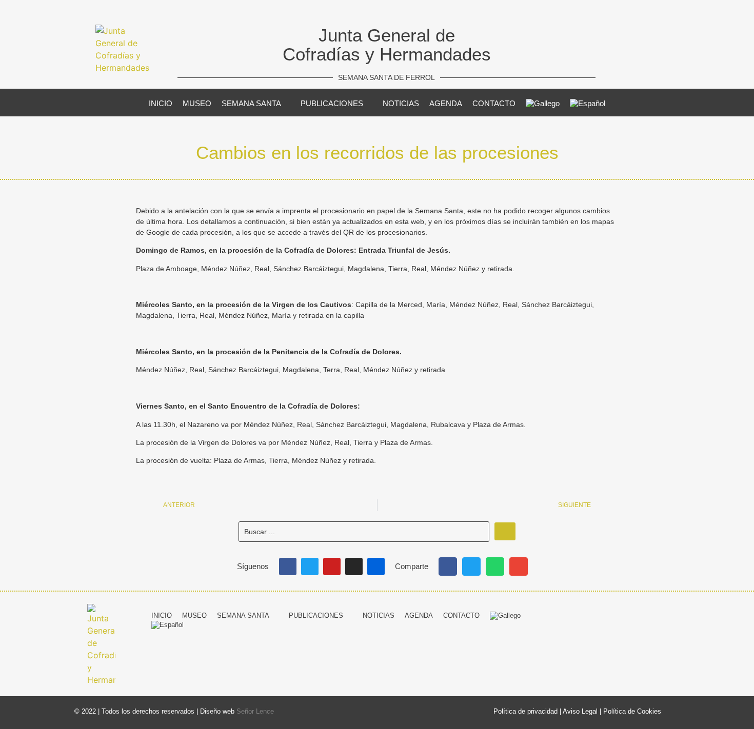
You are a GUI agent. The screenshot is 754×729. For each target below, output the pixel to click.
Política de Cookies (632, 711)
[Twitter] (310, 566)
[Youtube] (332, 566)
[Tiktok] (672, 614)
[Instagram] (354, 566)
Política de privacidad (525, 711)
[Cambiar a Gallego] (543, 104)
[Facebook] (287, 566)
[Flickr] (376, 566)
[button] (448, 566)
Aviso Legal (580, 711)
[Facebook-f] (596, 614)
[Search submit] (504, 531)
